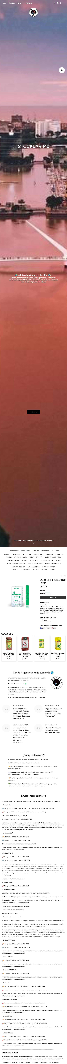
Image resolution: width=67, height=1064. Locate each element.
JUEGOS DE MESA (47, 560)
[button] (45, 620)
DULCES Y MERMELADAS (53, 557)
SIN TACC (36, 570)
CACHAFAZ (16, 554)
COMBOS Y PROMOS (48, 566)
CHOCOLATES (38, 554)
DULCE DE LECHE (13, 551)
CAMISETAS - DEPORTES (53, 563)
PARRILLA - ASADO (20, 557)
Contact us (29, 3)
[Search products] (62, 70)
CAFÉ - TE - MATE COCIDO (40, 551)
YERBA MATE (25, 551)
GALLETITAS (59, 554)
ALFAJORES (55, 551)
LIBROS (58, 560)
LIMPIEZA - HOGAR (33, 566)
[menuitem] (62, 576)
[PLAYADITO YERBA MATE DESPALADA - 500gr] (8, 643)
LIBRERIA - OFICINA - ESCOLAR (16, 563)
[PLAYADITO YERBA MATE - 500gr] (58, 643)
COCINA (9, 557)
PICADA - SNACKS (13, 560)
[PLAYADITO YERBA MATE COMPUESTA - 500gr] (41, 643)
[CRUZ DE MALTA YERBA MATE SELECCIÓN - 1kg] (25, 643)
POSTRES (24, 560)
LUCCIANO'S (27, 554)
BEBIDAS (39, 557)
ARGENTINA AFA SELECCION (21, 570)
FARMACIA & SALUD (18, 566)
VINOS (31, 557)
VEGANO (44, 570)
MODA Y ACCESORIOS (35, 563)
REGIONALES (34, 560)
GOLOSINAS (49, 554)
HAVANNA (7, 554)
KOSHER (52, 570)
